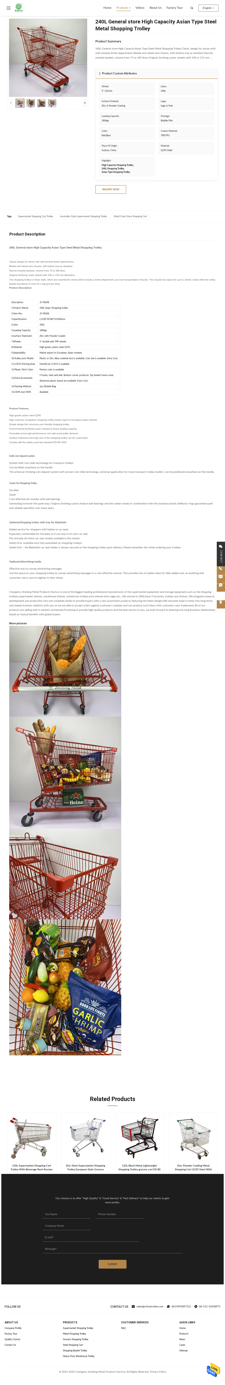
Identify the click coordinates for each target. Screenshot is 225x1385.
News (182, 1339)
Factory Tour (175, 7)
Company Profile (13, 1328)
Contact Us (10, 1345)
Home (107, 7)
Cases (182, 1345)
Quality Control (12, 1339)
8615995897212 (181, 1306)
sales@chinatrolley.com (150, 1306)
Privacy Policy (158, 1371)
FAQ (123, 1328)
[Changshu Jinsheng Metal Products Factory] (19, 8)
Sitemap (183, 1351)
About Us (155, 7)
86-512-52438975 (209, 1306)
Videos (140, 7)
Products (122, 7)
